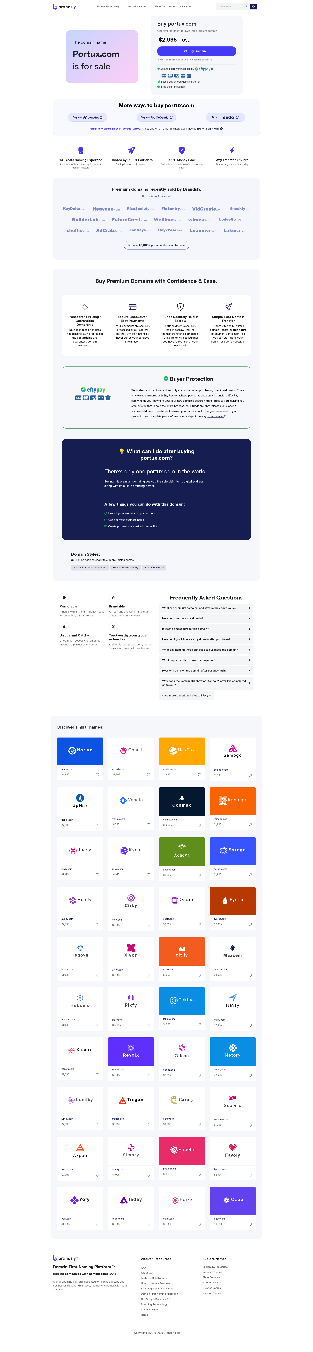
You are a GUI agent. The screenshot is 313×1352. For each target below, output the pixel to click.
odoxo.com (169, 1069)
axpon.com (67, 1169)
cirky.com (117, 919)
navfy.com (219, 1019)
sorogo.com (220, 869)
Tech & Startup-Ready (125, 567)
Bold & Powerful (154, 567)
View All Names (212, 1293)
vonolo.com (118, 819)
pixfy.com (117, 1019)
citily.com (168, 969)
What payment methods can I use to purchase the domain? (200, 649)
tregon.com (118, 1119)
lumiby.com (67, 1119)
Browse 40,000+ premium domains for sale (156, 245)
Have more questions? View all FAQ (185, 695)
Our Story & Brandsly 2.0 (155, 1299)
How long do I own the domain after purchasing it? (194, 670)
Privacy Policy (149, 1309)
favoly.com (220, 1169)
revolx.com (118, 1069)
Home (144, 1314)
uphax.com (67, 820)
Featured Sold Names (154, 1278)
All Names (186, 6)
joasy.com (66, 869)
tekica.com (169, 1019)
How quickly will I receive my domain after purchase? (196, 639)
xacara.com (67, 1069)
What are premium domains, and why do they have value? (199, 608)
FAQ (143, 1267)
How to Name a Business (155, 1283)
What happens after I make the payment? (188, 660)
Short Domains (163, 6)
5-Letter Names (212, 1282)
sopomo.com (221, 1119)
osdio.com (168, 919)
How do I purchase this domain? (182, 618)
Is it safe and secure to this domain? (185, 629)
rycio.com (117, 869)
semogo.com (221, 769)
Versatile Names (137, 6)
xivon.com (117, 969)
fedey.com (118, 1218)
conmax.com (170, 820)
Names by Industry (108, 6)
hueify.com (67, 919)
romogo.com (221, 819)
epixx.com (168, 1218)
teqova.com (67, 969)
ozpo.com (219, 1218)
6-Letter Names (212, 1287)
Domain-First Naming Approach (159, 1293)
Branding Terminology (154, 1304)
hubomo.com (68, 1019)
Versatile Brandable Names (90, 567)
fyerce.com (220, 919)
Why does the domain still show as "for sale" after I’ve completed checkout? (204, 683)
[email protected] (169, 526)
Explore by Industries (215, 1266)
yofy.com (66, 1218)
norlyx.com (67, 769)
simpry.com (118, 1169)
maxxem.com (221, 969)
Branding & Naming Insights (157, 1288)
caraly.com (169, 1119)
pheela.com (169, 1168)
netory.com (220, 1069)
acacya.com (169, 869)
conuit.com (118, 769)
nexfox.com (169, 769)
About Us (146, 1273)
